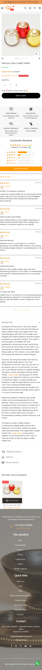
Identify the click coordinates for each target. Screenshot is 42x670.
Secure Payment (12, 462)
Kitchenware (20, 545)
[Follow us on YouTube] (25, 646)
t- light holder (12, 375)
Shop (20, 540)
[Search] (25, 8)
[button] (7, 71)
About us (20, 581)
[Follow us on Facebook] (11, 646)
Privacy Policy (20, 600)
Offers (20, 564)
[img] (5, 183)
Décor (20, 554)
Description (7, 322)
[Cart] (39, 8)
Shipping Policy (20, 610)
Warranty (9, 457)
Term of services (20, 605)
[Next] (39, 58)
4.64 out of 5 (27, 145)
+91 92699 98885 (23, 525)
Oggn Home (17, 433)
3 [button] (22, 310)
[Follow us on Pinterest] (21, 646)
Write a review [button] (21, 169)
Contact (20, 614)
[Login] (30, 8)
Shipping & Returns (14, 451)
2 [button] (18, 310)
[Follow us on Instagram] (16, 646)
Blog (20, 591)
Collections (20, 559)
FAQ (20, 586)
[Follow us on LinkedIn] (30, 646)
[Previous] (3, 58)
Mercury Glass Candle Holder (12, 505)
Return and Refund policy (20, 595)
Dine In (20, 550)
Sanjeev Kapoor (20, 569)
